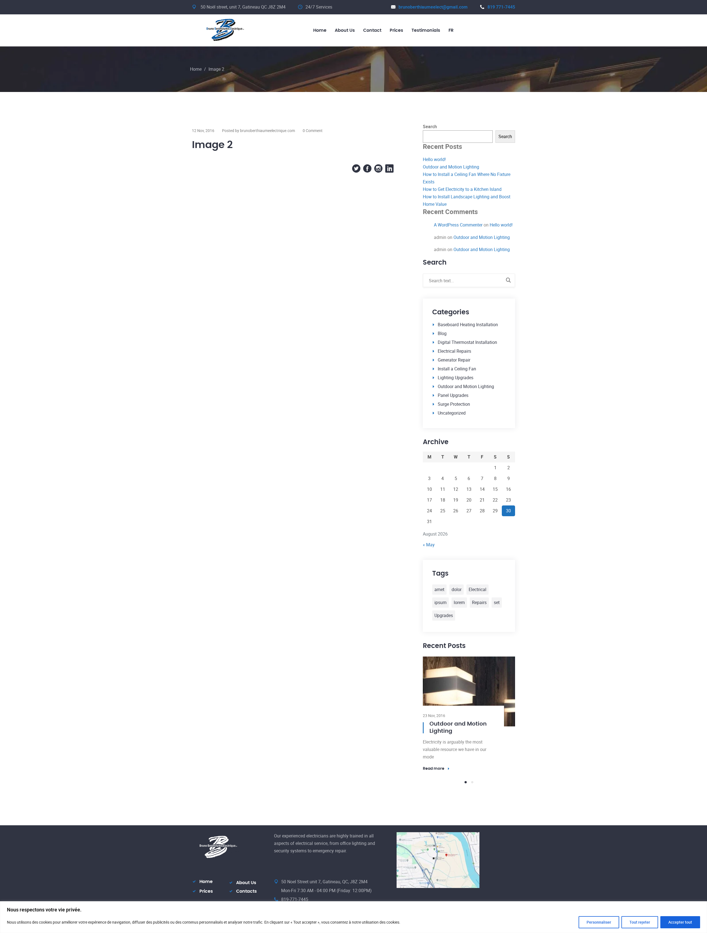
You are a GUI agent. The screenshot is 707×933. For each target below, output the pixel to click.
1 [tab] (466, 698)
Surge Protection (454, 404)
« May (429, 545)
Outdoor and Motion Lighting (451, 167)
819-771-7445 (294, 815)
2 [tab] (472, 698)
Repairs (479, 602)
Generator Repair (454, 360)
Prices (206, 807)
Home (196, 69)
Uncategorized (452, 413)
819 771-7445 (501, 7)
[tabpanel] (469, 671)
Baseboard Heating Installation (468, 324)
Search (430, 126)
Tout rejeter (639, 922)
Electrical (477, 589)
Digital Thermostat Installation (467, 342)
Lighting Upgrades (455, 378)
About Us (246, 798)
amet (439, 589)
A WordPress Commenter (458, 225)
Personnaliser (599, 922)
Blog (442, 333)
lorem (459, 602)
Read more (433, 684)
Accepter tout (680, 922)
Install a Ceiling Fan (457, 369)
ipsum (440, 602)
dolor (456, 589)
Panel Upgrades (453, 395)
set (497, 602)
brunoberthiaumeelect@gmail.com (433, 7)
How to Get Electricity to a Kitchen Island (462, 189)
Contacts (246, 807)
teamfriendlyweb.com (434, 835)
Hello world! (434, 159)
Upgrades (443, 615)
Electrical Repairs (454, 351)
